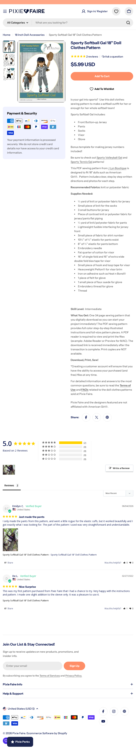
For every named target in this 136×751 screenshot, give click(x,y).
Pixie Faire (18, 733)
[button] (125, 562)
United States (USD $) (21, 708)
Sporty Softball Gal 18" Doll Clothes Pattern (26, 554)
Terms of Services (49, 675)
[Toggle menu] (5, 11)
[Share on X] (96, 417)
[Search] (128, 23)
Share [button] (10, 562)
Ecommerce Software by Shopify (47, 733)
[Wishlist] (116, 11)
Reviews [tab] (9, 485)
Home (6, 34)
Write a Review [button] (121, 468)
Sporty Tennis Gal (81, 161)
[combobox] (68, 22)
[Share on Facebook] (86, 417)
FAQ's (84, 389)
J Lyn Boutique (117, 168)
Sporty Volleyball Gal (109, 157)
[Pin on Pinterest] (107, 417)
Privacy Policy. (73, 675)
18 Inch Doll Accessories (29, 34)
